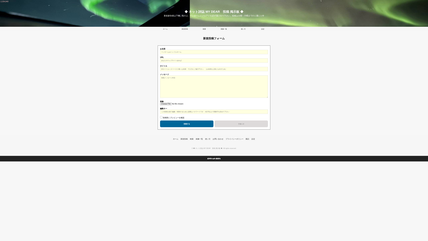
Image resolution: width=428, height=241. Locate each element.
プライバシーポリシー (234, 139)
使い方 (243, 29)
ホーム (165, 29)
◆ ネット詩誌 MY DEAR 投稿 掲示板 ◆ (214, 11)
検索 (204, 29)
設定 (262, 29)
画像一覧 (224, 29)
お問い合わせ (218, 139)
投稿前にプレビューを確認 (173, 118)
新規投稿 (185, 29)
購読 (247, 139)
